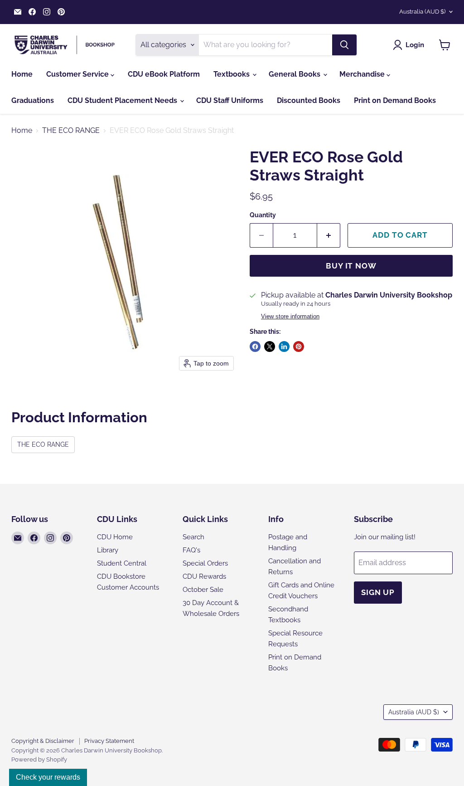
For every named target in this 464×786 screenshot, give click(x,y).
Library (107, 550)
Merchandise (363, 74)
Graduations (32, 100)
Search (193, 537)
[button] (410, 44)
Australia (422, 11)
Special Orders (205, 563)
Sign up (378, 592)
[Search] (344, 44)
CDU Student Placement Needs (123, 100)
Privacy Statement (109, 740)
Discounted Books (308, 100)
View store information (290, 316)
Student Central (121, 563)
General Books (295, 74)
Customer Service (78, 74)
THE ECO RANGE (71, 131)
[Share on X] (269, 346)
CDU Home (115, 537)
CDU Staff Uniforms (229, 100)
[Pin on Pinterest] (298, 346)
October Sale (203, 590)
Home (22, 74)
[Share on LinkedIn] (284, 346)
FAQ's (191, 550)
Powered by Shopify (39, 759)
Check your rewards (48, 777)
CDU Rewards (204, 576)
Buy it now (351, 265)
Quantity (263, 215)
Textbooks (232, 74)
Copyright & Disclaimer (42, 740)
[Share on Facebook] (255, 346)
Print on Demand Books (395, 100)
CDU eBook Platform (164, 74)
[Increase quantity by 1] (328, 235)
